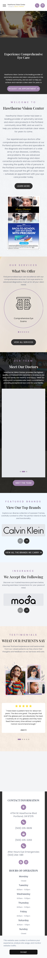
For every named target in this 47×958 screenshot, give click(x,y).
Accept (23, 952)
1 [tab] (18, 332)
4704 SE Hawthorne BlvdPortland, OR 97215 (23, 815)
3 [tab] (22, 332)
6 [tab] (28, 332)
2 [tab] (20, 332)
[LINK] (23, 290)
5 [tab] (26, 332)
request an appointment (22, 88)
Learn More (23, 186)
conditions (34, 151)
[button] (4, 5)
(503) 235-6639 (23, 828)
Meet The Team (23, 483)
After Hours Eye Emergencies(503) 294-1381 (23, 853)
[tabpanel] (23, 308)
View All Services (23, 342)
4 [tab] (24, 332)
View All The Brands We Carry (22, 552)
